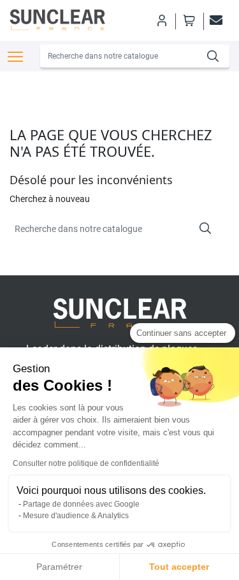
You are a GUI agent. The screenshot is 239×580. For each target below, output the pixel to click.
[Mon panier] (189, 20)
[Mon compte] (161, 20)
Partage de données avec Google (81, 504)
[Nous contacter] (214, 20)
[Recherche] (214, 56)
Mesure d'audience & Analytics (76, 515)
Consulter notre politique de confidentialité (86, 463)
